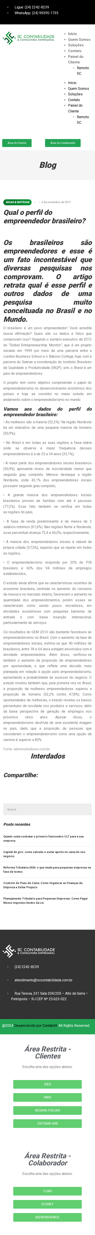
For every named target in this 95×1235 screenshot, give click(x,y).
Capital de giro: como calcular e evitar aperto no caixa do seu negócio (44, 854)
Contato (75, 51)
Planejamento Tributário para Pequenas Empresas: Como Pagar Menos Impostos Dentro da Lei (45, 901)
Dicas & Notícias (17, 202)
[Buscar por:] (47, 809)
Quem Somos (79, 39)
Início (72, 34)
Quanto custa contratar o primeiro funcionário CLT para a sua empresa (43, 839)
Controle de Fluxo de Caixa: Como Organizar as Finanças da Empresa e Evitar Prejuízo (42, 885)
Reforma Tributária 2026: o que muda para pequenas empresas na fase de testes (47, 870)
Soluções (76, 45)
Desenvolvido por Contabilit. (36, 1025)
